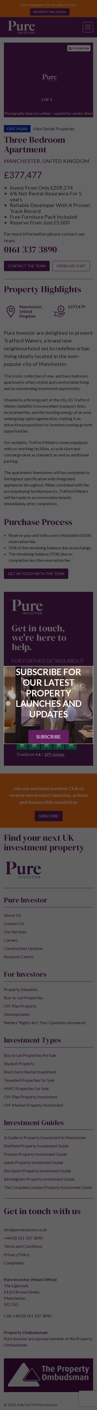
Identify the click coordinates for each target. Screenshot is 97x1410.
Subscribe (48, 737)
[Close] (87, 672)
